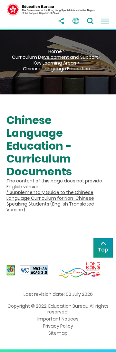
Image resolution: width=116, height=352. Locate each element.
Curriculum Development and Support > (56, 57)
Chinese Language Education (56, 69)
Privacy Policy (58, 326)
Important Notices (58, 319)
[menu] (105, 21)
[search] (90, 21)
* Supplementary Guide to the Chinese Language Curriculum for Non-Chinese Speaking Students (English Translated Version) (50, 201)
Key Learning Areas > (56, 63)
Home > (56, 51)
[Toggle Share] (61, 21)
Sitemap (58, 333)
